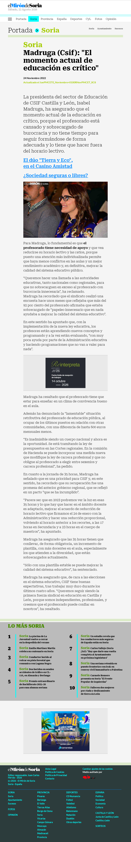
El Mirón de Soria (36, 5)
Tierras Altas (43, 807)
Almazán (41, 829)
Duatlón (70, 818)
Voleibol (70, 803)
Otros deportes (73, 822)
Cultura (99, 807)
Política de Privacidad (56, 775)
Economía (100, 803)
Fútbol (69, 800)
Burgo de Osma (44, 811)
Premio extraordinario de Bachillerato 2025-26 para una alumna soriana (37, 684)
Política (99, 796)
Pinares (41, 796)
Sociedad (100, 800)
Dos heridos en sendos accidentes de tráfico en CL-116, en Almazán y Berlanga (36, 672)
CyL (88, 19)
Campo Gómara (45, 822)
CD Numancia (73, 796)
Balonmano (72, 811)
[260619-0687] (65, 373)
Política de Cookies (54, 772)
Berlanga (41, 800)
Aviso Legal (50, 768)
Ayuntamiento (104, 29)
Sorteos (101, 826)
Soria (33, 19)
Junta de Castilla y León (107, 816)
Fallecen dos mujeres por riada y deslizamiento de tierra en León (97, 690)
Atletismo (71, 807)
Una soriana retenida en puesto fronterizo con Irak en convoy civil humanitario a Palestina (101, 666)
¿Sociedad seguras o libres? (55, 175)
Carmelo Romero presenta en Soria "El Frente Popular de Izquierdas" (96, 678)
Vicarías (41, 818)
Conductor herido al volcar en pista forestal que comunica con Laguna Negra (35, 660)
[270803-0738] (65, 731)
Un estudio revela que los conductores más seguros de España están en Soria (98, 639)
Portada (21, 19)
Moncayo (41, 826)
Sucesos (119, 29)
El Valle (41, 803)
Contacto (49, 778)
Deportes (76, 19)
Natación (70, 814)
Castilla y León (105, 813)
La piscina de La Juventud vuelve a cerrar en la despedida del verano (34, 639)
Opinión (111, 19)
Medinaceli (42, 833)
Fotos (98, 19)
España (62, 19)
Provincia (47, 19)
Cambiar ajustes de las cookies (98, 768)
